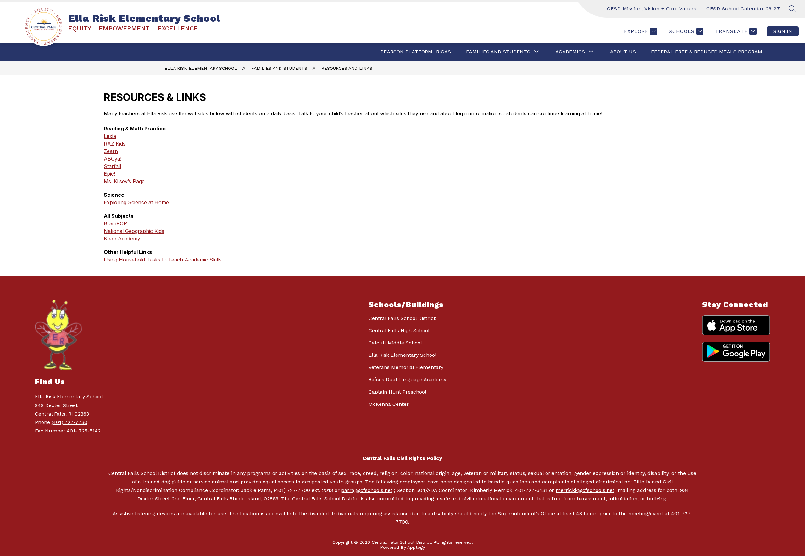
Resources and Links (346, 68)
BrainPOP (115, 223)
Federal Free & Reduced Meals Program (706, 52)
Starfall (112, 166)
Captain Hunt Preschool (397, 392)
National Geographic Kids (134, 231)
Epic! (109, 174)
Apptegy (416, 547)
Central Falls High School (399, 330)
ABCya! (112, 159)
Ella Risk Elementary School (200, 68)
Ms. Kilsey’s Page (124, 181)
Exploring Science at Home (136, 202)
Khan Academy (122, 238)
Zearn (111, 151)
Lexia (110, 136)
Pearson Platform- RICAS (415, 52)
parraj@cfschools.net (366, 490)
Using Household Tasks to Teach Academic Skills (163, 259)
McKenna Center (389, 404)
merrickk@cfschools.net (585, 490)
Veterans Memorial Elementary (406, 367)
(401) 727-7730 (69, 422)
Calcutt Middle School (395, 343)
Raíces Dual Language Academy (407, 380)
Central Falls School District (402, 318)
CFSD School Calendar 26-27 (743, 9)
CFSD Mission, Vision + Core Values (651, 9)
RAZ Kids (114, 143)
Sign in (782, 31)
